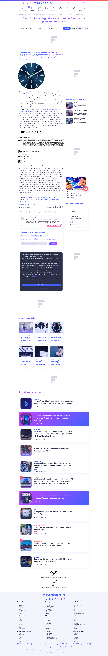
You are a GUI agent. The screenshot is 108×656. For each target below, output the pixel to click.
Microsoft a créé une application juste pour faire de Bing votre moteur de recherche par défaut (53, 402)
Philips (48, 622)
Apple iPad (49, 633)
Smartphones (22, 602)
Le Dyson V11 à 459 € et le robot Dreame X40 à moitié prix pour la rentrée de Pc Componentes (26, 338)
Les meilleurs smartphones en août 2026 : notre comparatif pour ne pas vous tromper (53, 497)
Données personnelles (72, 650)
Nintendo (48, 609)
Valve (47, 613)
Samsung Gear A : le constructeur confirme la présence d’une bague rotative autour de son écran (41, 338)
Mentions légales (29, 650)
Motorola (21, 608)
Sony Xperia (22, 612)
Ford (20, 622)
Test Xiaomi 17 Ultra (76, 643)
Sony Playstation (50, 612)
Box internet (73, 224)
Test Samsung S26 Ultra (69, 647)
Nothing (76, 623)
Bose (75, 619)
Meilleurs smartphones (76, 213)
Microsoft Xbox (50, 608)
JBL (75, 622)
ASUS (47, 604)
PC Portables (77, 602)
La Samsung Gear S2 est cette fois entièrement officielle (26, 362)
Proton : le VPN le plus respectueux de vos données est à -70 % (51, 450)
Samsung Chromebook (80, 613)
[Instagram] (46, 598)
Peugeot (21, 624)
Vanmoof (76, 641)
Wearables (33, 14)
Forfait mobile (85, 3)
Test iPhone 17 (63, 643)
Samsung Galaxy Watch (25, 640)
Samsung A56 (73, 209)
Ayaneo (48, 605)
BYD (20, 619)
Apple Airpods (77, 618)
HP (74, 610)
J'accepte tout (42, 285)
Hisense (48, 618)
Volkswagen (22, 628)
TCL (47, 626)
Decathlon (76, 634)
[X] (43, 598)
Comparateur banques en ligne (41, 647)
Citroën (20, 620)
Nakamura (76, 638)
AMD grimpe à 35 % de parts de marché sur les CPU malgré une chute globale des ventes (53, 513)
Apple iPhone (22, 604)
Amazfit (21, 633)
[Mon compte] (30, 3)
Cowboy (76, 633)
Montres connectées (42, 14)
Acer (75, 604)
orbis (43, 212)
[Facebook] (49, 598)
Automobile (21, 616)
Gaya (75, 636)
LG (47, 619)
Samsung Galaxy (23, 610)
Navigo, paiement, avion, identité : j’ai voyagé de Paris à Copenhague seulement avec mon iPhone (52, 465)
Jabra (75, 620)
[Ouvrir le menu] (19, 3)
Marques (34, 212)
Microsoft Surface (78, 612)
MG (19, 623)
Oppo (20, 609)
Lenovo (76, 608)
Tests (62, 3)
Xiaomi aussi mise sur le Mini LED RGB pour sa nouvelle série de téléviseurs (53, 560)
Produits (26, 14)
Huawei (20, 606)
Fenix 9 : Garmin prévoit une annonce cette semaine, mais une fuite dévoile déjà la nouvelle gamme (80, 113)
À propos (40, 650)
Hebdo (38, 239)
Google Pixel (22, 605)
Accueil (21, 14)
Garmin (20, 637)
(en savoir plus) (52, 271)
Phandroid (27, 207)
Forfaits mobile (74, 216)
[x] (21, 225)
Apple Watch (22, 634)
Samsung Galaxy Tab (51, 638)
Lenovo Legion (50, 606)
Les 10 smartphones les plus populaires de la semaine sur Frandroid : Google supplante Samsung (52, 418)
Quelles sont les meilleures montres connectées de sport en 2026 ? (80, 104)
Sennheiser (76, 626)
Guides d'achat (38, 525)
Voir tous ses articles (53, 225)
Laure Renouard (31, 218)
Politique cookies (29, 281)
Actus (57, 3)
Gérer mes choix (41, 288)
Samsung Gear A (54, 212)
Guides (68, 3)
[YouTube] (55, 598)
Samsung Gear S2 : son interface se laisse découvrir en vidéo (56, 338)
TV (46, 616)
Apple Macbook (78, 605)
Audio (75, 616)
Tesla (20, 627)
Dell (75, 606)
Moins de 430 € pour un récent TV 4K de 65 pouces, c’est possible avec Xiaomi (52, 544)
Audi (20, 618)
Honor (75, 609)
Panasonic (48, 620)
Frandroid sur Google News (50, 199)
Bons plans (75, 3)
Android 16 (87, 643)
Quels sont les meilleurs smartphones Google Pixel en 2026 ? (52, 528)
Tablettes (48, 631)
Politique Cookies (57, 650)
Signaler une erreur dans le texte (28, 204)
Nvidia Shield (49, 610)
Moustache (76, 637)
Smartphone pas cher (75, 218)
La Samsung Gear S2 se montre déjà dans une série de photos (55, 362)
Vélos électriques (78, 631)
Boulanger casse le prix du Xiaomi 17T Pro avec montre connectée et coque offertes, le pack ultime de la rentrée (80, 121)
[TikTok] (61, 598)
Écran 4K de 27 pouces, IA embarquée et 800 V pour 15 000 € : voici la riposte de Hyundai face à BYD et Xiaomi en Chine (53, 434)
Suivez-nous (66, 28)
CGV (82, 650)
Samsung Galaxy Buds (79, 624)
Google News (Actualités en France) (39, 197)
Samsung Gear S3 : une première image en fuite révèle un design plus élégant (41, 362)
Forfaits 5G (73, 211)
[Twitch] (58, 598)
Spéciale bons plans (51, 239)
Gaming (47, 602)
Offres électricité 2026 (76, 227)
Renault (20, 626)
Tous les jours (27, 239)
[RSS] (52, 598)
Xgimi (47, 627)
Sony (47, 624)
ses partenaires (32, 276)
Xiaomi (20, 613)
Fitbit (20, 636)
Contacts (47, 650)
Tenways (76, 640)
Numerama (25, 201)
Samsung (24, 212)
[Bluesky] (64, 598)
